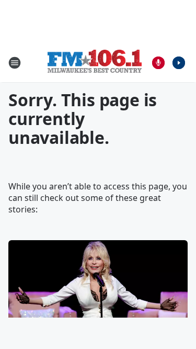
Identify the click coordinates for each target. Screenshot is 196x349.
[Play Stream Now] (178, 63)
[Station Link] (95, 62)
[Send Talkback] (158, 63)
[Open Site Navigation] (14, 63)
